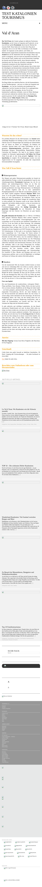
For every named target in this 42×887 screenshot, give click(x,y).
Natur (12, 585)
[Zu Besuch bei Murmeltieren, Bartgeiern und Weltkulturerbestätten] (21, 553)
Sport (3, 721)
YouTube (3, 707)
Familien (3, 716)
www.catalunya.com (14, 2)
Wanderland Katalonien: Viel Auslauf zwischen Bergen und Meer (19, 518)
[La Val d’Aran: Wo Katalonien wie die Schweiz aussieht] (21, 395)
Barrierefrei (4, 726)
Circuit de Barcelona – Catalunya (8, 736)
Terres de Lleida (5, 755)
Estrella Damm (5, 746)
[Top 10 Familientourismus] (21, 608)
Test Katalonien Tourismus (19, 16)
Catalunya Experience (6, 708)
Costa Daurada (23, 638)
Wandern (15, 585)
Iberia (3, 744)
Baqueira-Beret (13, 424)
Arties (9, 424)
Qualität (3, 728)
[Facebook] (4, 9)
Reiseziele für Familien (13, 639)
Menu (5, 23)
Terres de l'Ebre (5, 757)
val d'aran (28, 424)
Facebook (4, 706)
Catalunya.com (5, 713)
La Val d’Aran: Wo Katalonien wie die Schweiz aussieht (19, 410)
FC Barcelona (4, 735)
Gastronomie (4, 717)
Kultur (9, 585)
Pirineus (3, 759)
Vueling (3, 740)
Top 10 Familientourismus (11, 627)
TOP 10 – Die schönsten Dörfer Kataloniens (17, 466)
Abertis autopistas (5, 741)
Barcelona (4, 751)
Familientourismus (30, 638)
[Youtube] (8, 9)
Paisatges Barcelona (6, 758)
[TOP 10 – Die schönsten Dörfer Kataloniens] (21, 447)
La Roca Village (5, 737)
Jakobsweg (4, 727)
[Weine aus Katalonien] (7, 696)
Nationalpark (19, 424)
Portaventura (4, 739)
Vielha (32, 424)
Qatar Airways (4, 745)
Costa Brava (17, 638)
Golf (3, 720)
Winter (35, 424)
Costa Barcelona (11, 638)
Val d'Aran (4, 760)
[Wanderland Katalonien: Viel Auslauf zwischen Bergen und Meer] (21, 498)
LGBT (3, 730)
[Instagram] (13, 9)
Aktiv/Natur (4, 718)
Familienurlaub (5, 639)
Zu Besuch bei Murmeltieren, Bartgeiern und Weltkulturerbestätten (18, 573)
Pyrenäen (24, 424)
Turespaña (4, 742)
